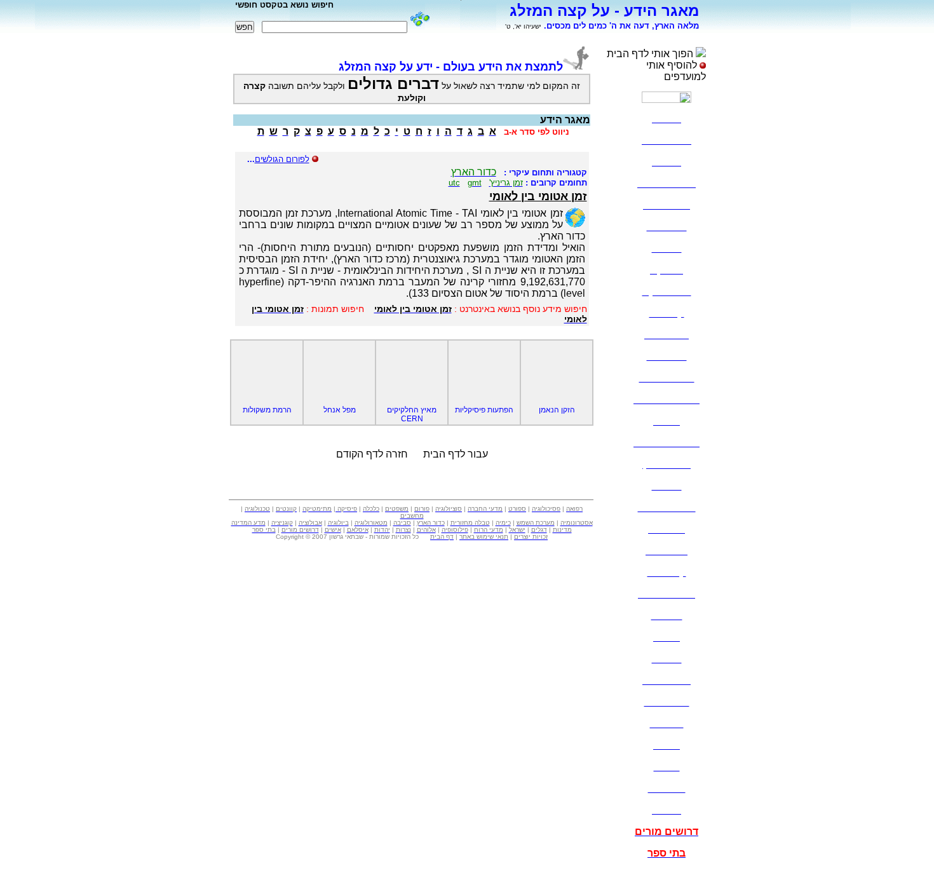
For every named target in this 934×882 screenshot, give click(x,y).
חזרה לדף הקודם (372, 454)
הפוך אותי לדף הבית (650, 53)
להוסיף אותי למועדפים (676, 71)
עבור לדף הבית (455, 454)
